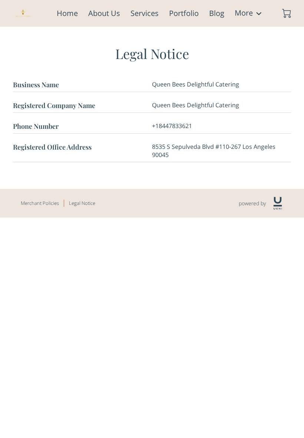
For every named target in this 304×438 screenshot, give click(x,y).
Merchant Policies (40, 203)
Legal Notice (82, 203)
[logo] (277, 203)
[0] (286, 13)
